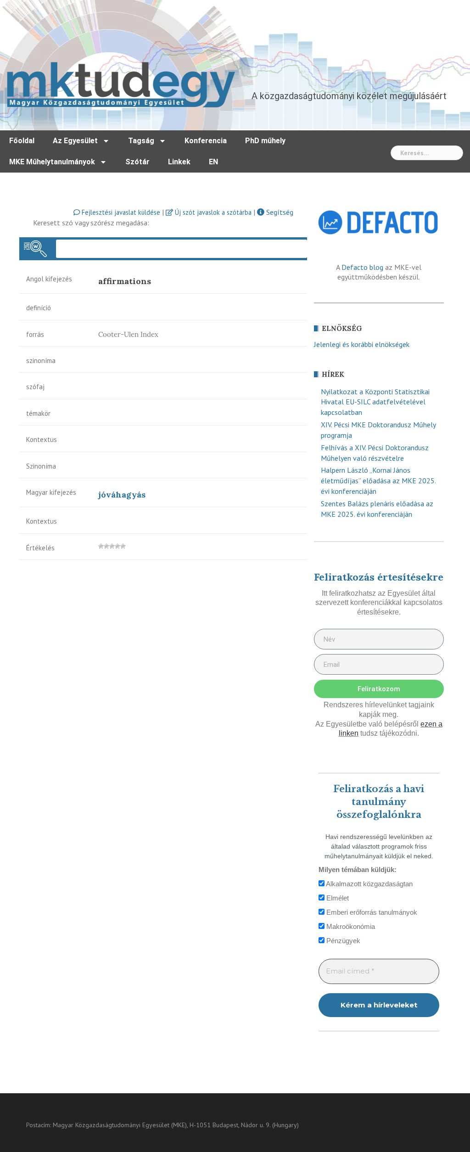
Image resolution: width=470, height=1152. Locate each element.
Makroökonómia (350, 926)
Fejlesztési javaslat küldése (120, 212)
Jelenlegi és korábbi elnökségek (361, 344)
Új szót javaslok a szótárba (212, 212)
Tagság (141, 140)
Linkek (179, 161)
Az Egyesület (75, 140)
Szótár (137, 161)
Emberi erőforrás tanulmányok (371, 912)
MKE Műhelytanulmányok (52, 161)
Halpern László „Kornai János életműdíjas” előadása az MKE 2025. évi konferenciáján (378, 480)
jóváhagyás (121, 494)
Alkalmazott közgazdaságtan (369, 884)
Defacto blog (362, 267)
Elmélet (337, 898)
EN (213, 161)
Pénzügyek (342, 941)
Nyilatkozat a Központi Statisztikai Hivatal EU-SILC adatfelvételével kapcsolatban (375, 402)
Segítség (278, 212)
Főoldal (21, 140)
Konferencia (206, 140)
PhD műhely (265, 140)
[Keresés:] (427, 152)
